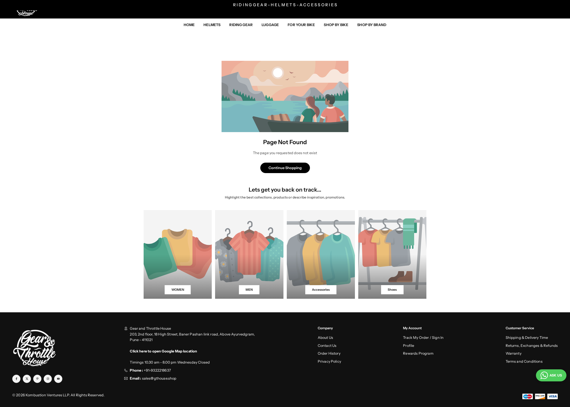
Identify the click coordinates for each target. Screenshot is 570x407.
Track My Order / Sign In (423, 337)
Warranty (513, 353)
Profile (408, 345)
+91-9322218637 (157, 370)
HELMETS (212, 24)
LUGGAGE (270, 24)
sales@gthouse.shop (158, 378)
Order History (329, 353)
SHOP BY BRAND (371, 24)
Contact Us (327, 345)
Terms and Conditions (524, 361)
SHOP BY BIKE (336, 24)
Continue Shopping (285, 168)
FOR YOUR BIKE (301, 24)
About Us (325, 337)
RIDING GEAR (241, 24)
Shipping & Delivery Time (527, 337)
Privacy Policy (329, 361)
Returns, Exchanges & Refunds (532, 345)
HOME (189, 24)
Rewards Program (418, 353)
